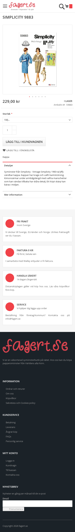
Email (6, 498)
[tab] (37, 165)
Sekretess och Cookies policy (20, 402)
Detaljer (8, 165)
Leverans (10, 427)
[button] (29, 97)
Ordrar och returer (15, 388)
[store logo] (22, 6)
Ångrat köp (11, 431)
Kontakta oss (12, 474)
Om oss (10, 393)
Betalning (11, 422)
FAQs (8, 436)
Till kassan (11, 470)
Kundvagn (11, 465)
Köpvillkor (11, 398)
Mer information (13, 194)
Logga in (10, 460)
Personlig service (14, 441)
